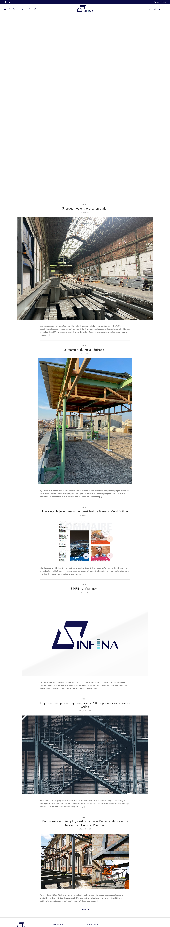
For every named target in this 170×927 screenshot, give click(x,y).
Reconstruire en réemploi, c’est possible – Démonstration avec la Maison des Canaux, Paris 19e (85, 823)
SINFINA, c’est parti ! (85, 588)
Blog (84, 204)
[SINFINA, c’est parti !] (85, 636)
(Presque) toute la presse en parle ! (85, 208)
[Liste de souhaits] (160, 9)
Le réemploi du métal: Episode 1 (85, 349)
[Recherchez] (155, 9)
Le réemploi (33, 9)
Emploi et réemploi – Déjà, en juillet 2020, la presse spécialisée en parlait (85, 705)
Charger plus (85, 909)
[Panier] (165, 9)
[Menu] (5, 9)
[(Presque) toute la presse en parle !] (85, 268)
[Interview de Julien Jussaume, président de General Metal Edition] (85, 541)
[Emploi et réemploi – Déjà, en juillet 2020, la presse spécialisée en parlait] (85, 754)
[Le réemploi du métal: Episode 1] (85, 421)
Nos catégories (13, 9)
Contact (164, 2)
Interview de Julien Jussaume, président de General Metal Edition (85, 511)
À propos (157, 2)
